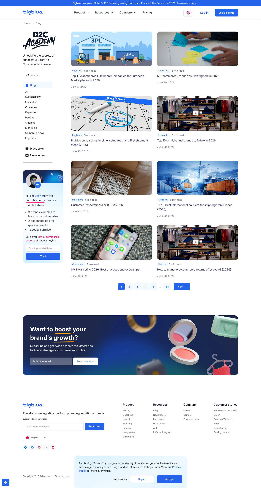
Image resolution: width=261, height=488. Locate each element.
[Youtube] (53, 447)
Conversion (31, 107)
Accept (169, 479)
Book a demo (227, 12)
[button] (80, 13)
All (26, 91)
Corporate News (34, 132)
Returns (29, 117)
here (193, 3)
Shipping (30, 122)
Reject (142, 479)
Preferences (120, 479)
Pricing (147, 12)
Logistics (30, 138)
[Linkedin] (25, 447)
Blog (38, 23)
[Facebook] (32, 447)
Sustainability (33, 96)
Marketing (31, 127)
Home (26, 23)
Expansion (31, 112)
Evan (38, 195)
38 (167, 286)
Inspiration (31, 102)
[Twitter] (46, 447)
